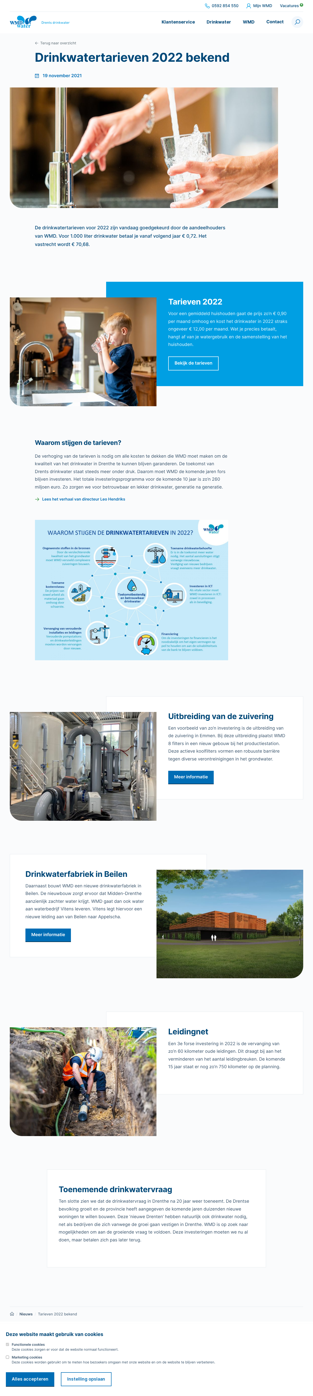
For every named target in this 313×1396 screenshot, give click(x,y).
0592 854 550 (225, 5)
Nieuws (26, 1314)
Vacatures (291, 5)
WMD (249, 21)
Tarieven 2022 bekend (57, 1314)
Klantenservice (178, 21)
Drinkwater (219, 21)
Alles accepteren (30, 1379)
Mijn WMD (262, 5)
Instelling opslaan (86, 1379)
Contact (275, 21)
